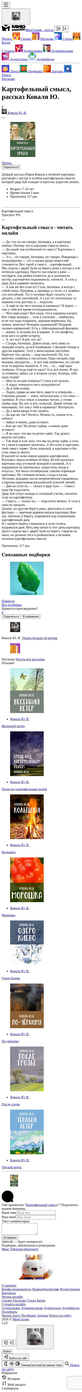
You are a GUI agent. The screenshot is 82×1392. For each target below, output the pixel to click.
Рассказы (8, 79)
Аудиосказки (11, 1308)
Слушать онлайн (14, 1304)
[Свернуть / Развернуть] (61, 28)
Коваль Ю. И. (19, 719)
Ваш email (9, 1217)
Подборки (28, 1315)
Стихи (31, 1300)
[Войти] (16, 16)
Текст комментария (15, 1221)
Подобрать (9, 1312)
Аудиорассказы (32, 1308)
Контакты (9, 1293)
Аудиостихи (52, 1308)
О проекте (9, 1285)
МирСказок (21, 1319)
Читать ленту (11, 1315)
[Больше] (3, 219)
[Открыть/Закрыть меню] (6, 5)
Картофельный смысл (41, 1205)
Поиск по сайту (60, 1315)
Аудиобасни (70, 1308)
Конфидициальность (16, 1289)
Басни (41, 1300)
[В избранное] (3, 117)
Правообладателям (45, 1289)
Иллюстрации (70, 1289)
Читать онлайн (12, 1296)
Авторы (42, 1315)
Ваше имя (9, 1212)
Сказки (7, 1300)
